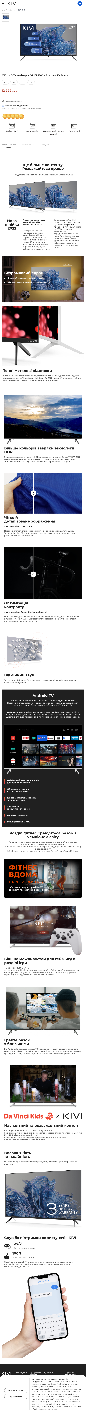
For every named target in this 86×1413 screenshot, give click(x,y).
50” (14, 82)
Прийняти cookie (15, 1391)
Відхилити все (16, 1397)
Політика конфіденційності (45, 1409)
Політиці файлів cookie (48, 1402)
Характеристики (26, 145)
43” (5, 82)
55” (22, 82)
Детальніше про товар (9, 146)
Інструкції (44, 145)
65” (31, 82)
